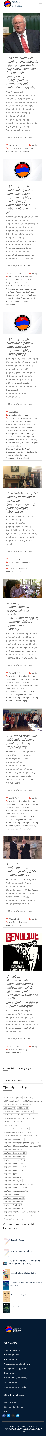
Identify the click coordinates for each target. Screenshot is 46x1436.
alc (6, 1098)
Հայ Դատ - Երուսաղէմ (14, 1160)
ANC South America (11, 1115)
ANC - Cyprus (16, 1098)
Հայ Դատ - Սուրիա (13, 1205)
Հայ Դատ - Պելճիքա (25, 452)
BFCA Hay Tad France (26, 1118)
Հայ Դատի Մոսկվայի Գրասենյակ (19, 1215)
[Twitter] (8, 1415)
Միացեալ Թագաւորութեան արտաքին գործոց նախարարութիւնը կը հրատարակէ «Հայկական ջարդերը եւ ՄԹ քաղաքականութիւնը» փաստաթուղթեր (22, 991)
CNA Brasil (22, 1122)
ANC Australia (14, 277)
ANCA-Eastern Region (12, 1101)
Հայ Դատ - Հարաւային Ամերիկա (18, 1184)
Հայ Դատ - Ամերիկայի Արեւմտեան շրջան (22, 1146)
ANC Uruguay (10, 1118)
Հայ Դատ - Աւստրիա (18, 676)
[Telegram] (17, 1415)
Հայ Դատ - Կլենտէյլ (13, 1181)
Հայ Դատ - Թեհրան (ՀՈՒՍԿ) (16, 1167)
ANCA (15, 283)
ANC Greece (22, 1108)
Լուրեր (34, 145)
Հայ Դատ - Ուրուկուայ (14, 1198)
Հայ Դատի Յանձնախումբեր (18, 829)
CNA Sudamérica (19, 427)
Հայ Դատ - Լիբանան (23, 295)
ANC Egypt (33, 418)
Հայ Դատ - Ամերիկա (14, 1139)
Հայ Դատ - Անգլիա (13, 1149)
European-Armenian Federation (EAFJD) (18, 1132)
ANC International (12, 421)
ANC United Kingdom (16, 148)
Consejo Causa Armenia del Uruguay (16, 1129)
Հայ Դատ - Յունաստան (15, 1188)
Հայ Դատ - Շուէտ (27, 691)
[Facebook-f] (4, 1415)
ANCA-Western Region (32, 1101)
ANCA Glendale (10, 1104)
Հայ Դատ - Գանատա (15, 292)
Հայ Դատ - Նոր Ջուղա (14, 1194)
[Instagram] (13, 1415)
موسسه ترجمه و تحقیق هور (14, 1219)
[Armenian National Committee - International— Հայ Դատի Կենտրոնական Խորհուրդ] (12, 4)
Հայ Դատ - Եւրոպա (24, 440)
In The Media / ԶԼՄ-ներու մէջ (20, 562)
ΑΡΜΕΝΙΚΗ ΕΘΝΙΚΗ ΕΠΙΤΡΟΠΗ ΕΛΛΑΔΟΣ (20, 1136)
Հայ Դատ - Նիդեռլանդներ (16, 1191)
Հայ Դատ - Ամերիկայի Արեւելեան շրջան (21, 1143)
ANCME (27, 424)
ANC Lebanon (21, 280)
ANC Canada (23, 277)
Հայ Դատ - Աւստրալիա (25, 289)
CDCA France (9, 1122)
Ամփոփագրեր (15, 415)
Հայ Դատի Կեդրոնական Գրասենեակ (21, 1212)
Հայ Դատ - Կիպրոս (29, 443)
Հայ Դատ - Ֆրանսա (25, 698)
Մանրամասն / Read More (20, 137)
